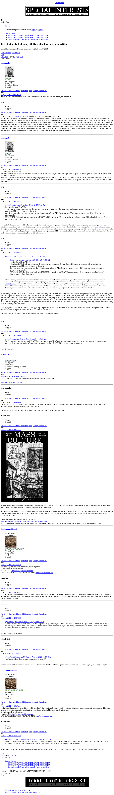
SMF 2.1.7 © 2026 (12, 792)
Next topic (16, 53)
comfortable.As (96, 227)
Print (2, 55)
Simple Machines (26, 792)
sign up (40, 30)
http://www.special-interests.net (22, 571)
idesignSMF (37, 792)
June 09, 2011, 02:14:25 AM (11, 116)
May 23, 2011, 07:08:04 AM (11, 95)
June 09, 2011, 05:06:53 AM (11, 170)
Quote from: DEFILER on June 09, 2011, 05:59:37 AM (25, 256)
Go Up (3, 755)
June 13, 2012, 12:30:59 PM (11, 592)
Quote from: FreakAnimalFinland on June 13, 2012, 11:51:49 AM (28, 657)
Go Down (4, 57)
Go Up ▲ (26, 790)
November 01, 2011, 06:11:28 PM (13, 376)
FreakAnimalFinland (9, 529)
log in (34, 30)
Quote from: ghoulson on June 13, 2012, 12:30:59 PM (24, 622)
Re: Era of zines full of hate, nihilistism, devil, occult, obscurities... (24, 91)
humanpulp (5, 63)
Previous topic (6, 53)
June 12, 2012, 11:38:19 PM (11, 402)
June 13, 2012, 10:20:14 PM (11, 618)
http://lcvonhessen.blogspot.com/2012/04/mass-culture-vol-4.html (24, 521)
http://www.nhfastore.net (44, 573)
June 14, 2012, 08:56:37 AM (11, 706)
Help (7, 790)
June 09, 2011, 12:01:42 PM (11, 335)
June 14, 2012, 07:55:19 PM (11, 736)
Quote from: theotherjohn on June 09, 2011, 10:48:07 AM (25, 339)
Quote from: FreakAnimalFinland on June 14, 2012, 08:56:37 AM (28, 739)
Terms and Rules (16, 790)
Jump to (3, 771)
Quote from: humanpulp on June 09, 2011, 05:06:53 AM (25, 205)
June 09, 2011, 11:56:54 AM (11, 252)
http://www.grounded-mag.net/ (11, 382)
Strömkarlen (5, 354)
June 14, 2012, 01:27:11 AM (11, 653)
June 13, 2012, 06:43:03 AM (11, 430)
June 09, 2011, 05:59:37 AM (11, 201)
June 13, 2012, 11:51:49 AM (11, 565)
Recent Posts (59, 3)
